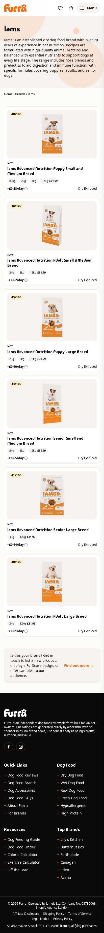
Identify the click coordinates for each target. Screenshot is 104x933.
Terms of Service (80, 914)
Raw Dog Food (71, 790)
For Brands (15, 813)
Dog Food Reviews (21, 775)
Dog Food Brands (20, 782)
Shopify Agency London (52, 907)
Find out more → (79, 665)
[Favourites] (60, 8)
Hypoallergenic (71, 805)
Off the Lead (16, 869)
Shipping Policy (53, 914)
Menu (92, 8)
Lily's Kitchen (70, 839)
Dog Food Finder (19, 847)
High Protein (69, 813)
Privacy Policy (62, 919)
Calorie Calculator (21, 854)
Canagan (66, 862)
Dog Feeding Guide (22, 839)
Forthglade (68, 854)
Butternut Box (70, 847)
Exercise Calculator (22, 862)
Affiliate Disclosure (26, 914)
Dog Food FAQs (18, 797)
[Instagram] (20, 746)
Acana (64, 877)
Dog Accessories (19, 790)
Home (8, 94)
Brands (20, 94)
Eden (63, 869)
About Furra (16, 805)
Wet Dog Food (70, 782)
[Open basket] (70, 8)
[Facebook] (8, 746)
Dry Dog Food (70, 775)
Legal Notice (40, 919)
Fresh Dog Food (72, 797)
